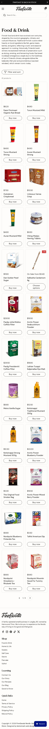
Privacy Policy (7, 707)
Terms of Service (8, 703)
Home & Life (6, 646)
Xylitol (4, 663)
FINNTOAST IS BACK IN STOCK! (24, 2)
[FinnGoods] (24, 9)
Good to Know (7, 689)
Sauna (4, 657)
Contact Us (6, 675)
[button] (45, 9)
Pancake (5, 660)
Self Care (5, 653)
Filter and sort (14, 72)
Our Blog (5, 685)
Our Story (5, 678)
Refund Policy (7, 714)
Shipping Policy (8, 710)
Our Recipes (6, 682)
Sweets (4, 650)
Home (4, 700)
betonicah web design (26, 726)
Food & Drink (7, 643)
